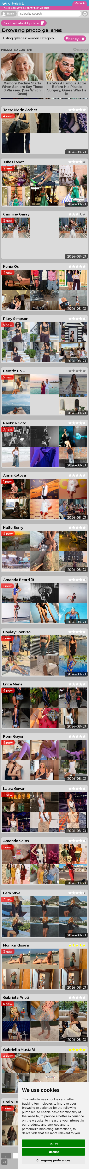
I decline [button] (53, 1152)
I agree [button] (53, 1143)
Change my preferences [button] (53, 1160)
